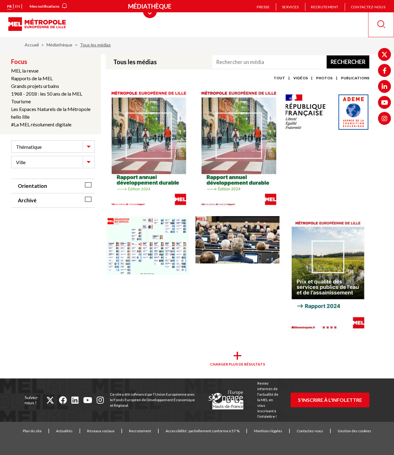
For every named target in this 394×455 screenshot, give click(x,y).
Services (290, 7)
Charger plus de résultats (237, 364)
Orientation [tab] (32, 186)
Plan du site (32, 431)
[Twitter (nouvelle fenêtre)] (384, 54)
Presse (263, 7)
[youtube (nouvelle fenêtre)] (87, 400)
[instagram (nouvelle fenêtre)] (100, 400)
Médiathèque (59, 44)
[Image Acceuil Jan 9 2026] (237, 240)
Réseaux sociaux (101, 431)
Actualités (64, 431)
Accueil (32, 44)
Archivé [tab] (27, 200)
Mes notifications (44, 6)
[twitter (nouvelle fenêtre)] (50, 400)
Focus (19, 61)
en (17, 6)
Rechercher (348, 61)
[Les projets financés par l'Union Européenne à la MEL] (226, 400)
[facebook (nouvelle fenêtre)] (63, 400)
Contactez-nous (368, 7)
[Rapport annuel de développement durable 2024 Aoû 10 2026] (237, 149)
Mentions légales (268, 431)
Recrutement (324, 7)
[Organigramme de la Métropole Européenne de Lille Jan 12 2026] (147, 246)
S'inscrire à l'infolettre (330, 400)
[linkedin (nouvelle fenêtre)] (74, 400)
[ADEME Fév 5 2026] (327, 112)
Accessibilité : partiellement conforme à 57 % (202, 431)
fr (9, 6)
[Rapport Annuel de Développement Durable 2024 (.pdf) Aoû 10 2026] (147, 149)
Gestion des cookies (354, 431)
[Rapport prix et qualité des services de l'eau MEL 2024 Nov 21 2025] (327, 275)
